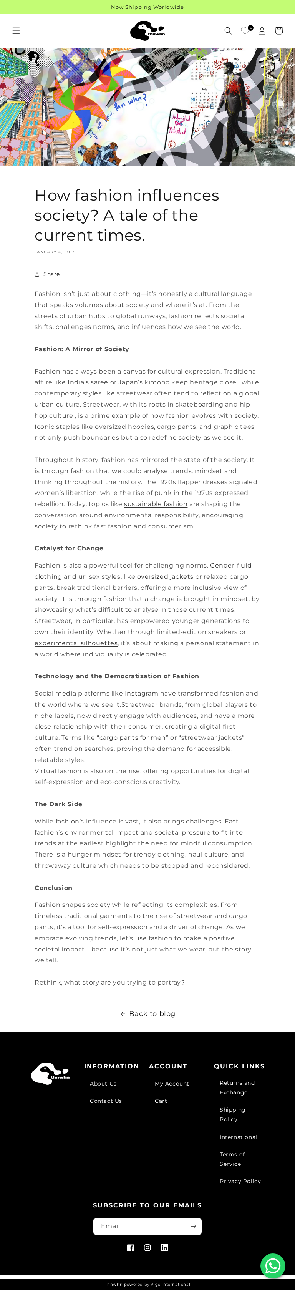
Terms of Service (232, 1159)
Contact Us (106, 1100)
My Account (172, 1083)
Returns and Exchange (237, 1087)
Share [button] (51, 274)
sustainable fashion (155, 504)
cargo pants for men (132, 737)
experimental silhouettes (76, 643)
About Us (103, 1083)
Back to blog (152, 1013)
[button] (16, 30)
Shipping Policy (233, 1114)
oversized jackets (165, 576)
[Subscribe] (193, 1226)
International (238, 1137)
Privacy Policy (240, 1181)
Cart (161, 1100)
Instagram (142, 693)
